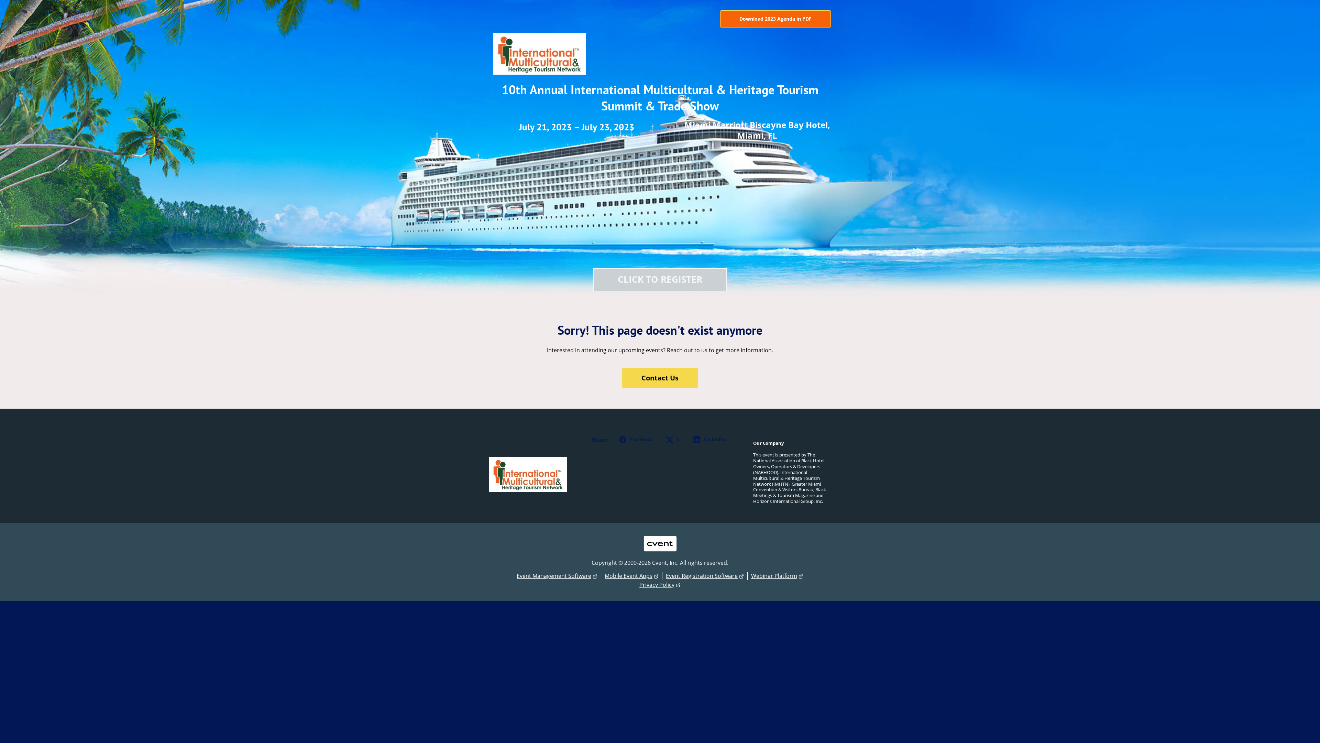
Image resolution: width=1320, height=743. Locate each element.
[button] (634, 439)
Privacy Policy (656, 585)
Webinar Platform (774, 576)
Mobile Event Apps (628, 576)
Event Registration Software (702, 576)
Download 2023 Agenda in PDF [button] (775, 18)
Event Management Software (554, 576)
